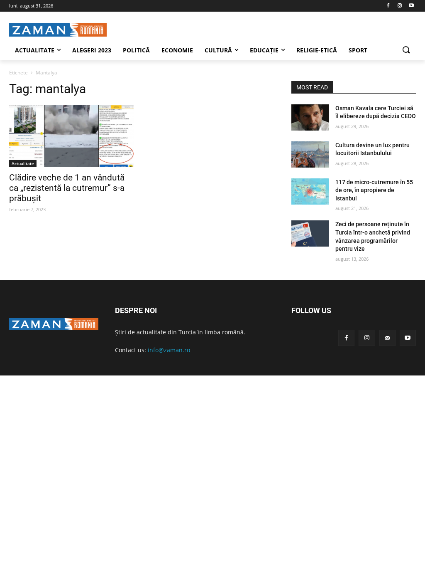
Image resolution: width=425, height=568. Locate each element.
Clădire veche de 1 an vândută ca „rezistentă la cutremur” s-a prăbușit (67, 188)
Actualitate (23, 163)
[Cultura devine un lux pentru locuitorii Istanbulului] (310, 154)
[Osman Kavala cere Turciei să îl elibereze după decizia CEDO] (310, 117)
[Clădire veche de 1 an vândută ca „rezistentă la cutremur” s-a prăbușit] (71, 136)
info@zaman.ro (169, 350)
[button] (406, 50)
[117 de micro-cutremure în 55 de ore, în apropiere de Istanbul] (310, 191)
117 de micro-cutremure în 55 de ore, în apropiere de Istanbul (374, 190)
